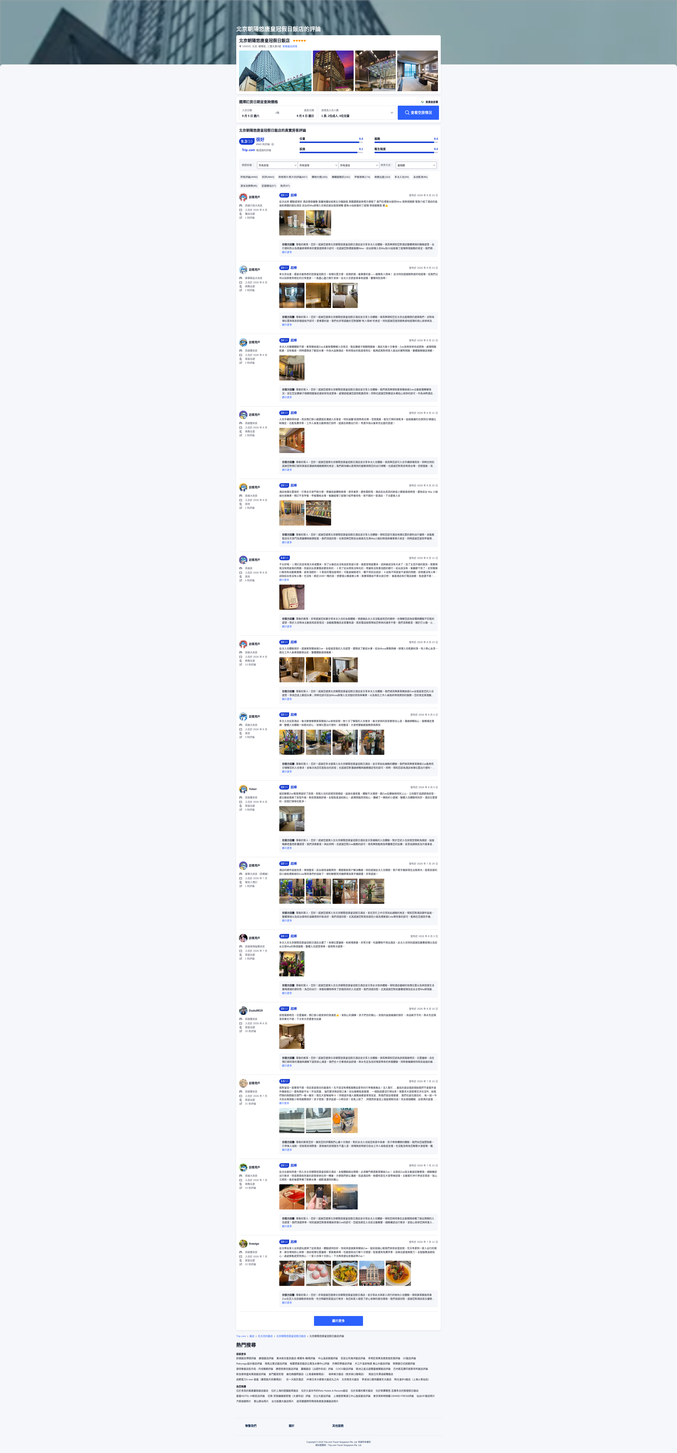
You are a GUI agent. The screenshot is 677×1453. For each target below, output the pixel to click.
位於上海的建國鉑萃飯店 (284, 1390)
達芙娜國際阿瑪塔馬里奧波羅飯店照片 (317, 1401)
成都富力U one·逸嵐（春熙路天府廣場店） (259, 1379)
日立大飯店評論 (322, 1396)
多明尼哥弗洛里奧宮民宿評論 (384, 1358)
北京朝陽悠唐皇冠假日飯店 (291, 1336)
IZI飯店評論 (409, 1358)
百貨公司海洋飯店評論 (353, 1358)
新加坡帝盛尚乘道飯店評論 (251, 1374)
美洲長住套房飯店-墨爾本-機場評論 (295, 1358)
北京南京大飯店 (350, 1379)
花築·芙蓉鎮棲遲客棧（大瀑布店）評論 (289, 1396)
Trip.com (241, 1336)
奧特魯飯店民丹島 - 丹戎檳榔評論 (254, 1368)
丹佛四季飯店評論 (342, 1363)
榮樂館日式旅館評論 (404, 1363)
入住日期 (247, 110)
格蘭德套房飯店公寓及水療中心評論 (309, 1363)
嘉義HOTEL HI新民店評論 (250, 1396)
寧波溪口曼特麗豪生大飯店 (376, 1379)
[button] (490, 6)
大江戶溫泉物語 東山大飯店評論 (372, 1363)
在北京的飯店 (265, 1336)
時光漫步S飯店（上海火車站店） (412, 1379)
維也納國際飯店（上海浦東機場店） (306, 1374)
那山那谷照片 (261, 1401)
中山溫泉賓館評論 (328, 1358)
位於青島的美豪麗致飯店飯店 (252, 1390)
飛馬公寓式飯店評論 (276, 1363)
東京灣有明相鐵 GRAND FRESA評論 (393, 1396)
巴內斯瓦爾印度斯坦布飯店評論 (410, 1368)
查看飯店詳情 (289, 46)
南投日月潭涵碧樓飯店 (380, 1374)
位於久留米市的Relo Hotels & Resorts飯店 (324, 1390)
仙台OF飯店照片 (426, 1396)
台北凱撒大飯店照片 (283, 1401)
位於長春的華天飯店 (362, 1390)
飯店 (251, 1336)
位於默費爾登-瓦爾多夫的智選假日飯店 (397, 1390)
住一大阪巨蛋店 (294, 1379)
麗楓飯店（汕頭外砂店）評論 (317, 1368)
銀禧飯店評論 (266, 1358)
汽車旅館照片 (243, 1401)
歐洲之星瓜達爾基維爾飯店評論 (373, 1368)
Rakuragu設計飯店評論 (249, 1363)
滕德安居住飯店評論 (287, 1368)
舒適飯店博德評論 (246, 1358)
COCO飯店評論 (344, 1368)
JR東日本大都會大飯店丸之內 (322, 1379)
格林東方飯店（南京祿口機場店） (347, 1374)
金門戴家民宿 (276, 1374)
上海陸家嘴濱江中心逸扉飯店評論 (351, 1396)
